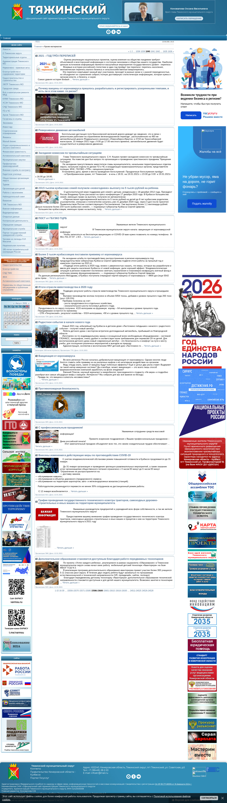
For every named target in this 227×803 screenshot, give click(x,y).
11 (9, 317)
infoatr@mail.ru (99, 773)
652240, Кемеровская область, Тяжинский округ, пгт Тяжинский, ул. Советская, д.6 (138, 767)
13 (16, 317)
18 (9, 320)
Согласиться (209, 798)
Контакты (35, 768)
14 (20, 317)
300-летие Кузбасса (51, 350)
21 (20, 320)
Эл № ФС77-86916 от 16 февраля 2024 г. (173, 784)
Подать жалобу (202, 203)
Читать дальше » (80, 79)
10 (5, 317)
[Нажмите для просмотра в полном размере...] (44, 547)
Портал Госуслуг (39, 778)
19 (13, 320)
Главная (7, 38)
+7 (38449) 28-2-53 (98, 770)
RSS (38, 42)
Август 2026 (21, 303)
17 (5, 320)
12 (13, 317)
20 (16, 320)
